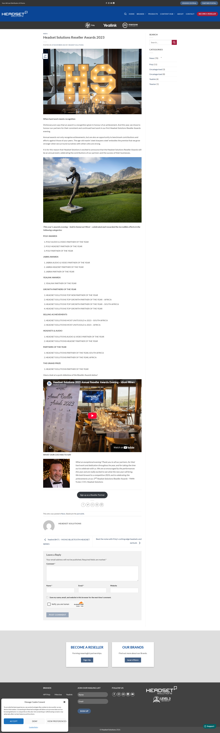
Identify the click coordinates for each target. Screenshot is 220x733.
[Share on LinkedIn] (102, 505)
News (45, 33)
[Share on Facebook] (83, 505)
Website (113, 585)
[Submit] (174, 42)
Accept (14, 721)
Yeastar (152, 84)
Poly (82, 23)
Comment (50, 564)
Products (153, 14)
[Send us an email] (111, 3)
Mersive (122, 23)
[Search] (125, 14)
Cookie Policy (33, 727)
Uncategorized (155, 74)
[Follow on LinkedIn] (113, 3)
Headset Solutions (76, 45)
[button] (64, 702)
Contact (190, 14)
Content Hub (166, 14)
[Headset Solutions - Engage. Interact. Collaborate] (14, 14)
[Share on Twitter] (88, 505)
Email (81, 585)
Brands (140, 14)
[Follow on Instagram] (108, 3)
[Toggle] (161, 57)
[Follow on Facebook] (106, 3)
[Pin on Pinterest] (97, 505)
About (180, 14)
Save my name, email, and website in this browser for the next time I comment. (80, 597)
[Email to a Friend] (92, 505)
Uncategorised (155, 69)
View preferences (56, 721)
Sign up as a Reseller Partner (92, 495)
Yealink (102, 23)
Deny (34, 721)
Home (131, 14)
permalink (80, 514)
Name (49, 585)
